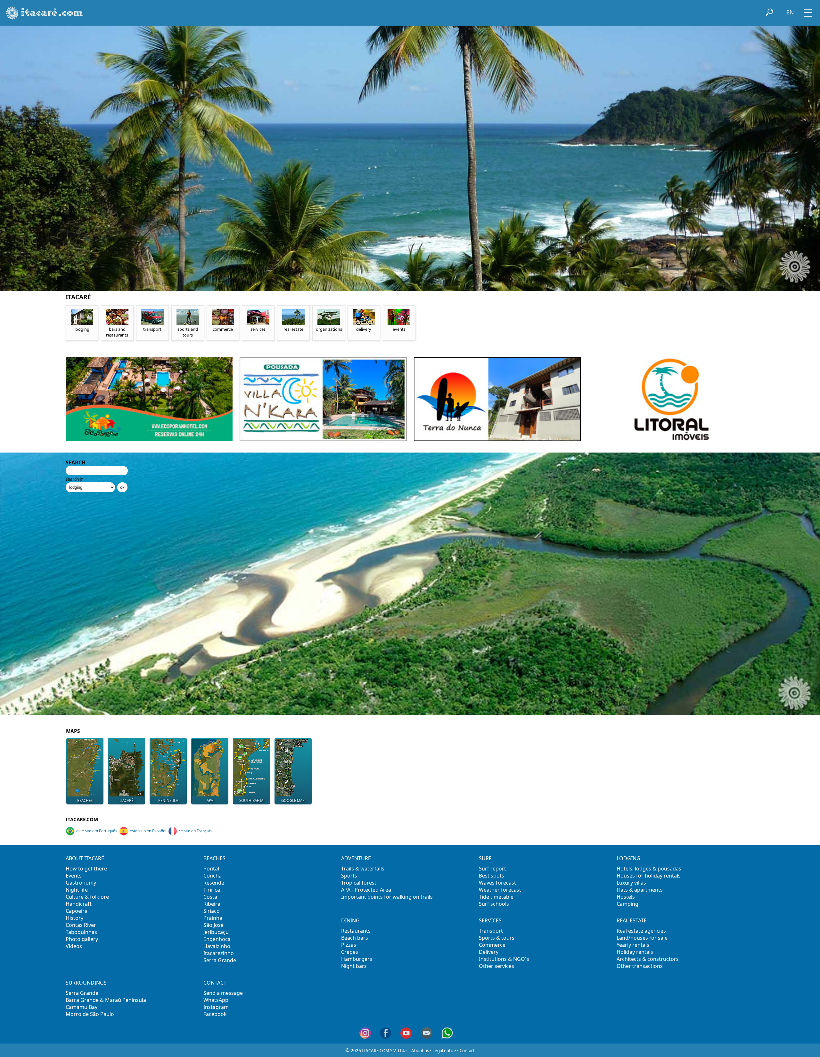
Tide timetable (496, 896)
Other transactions (640, 966)
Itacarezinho (218, 953)
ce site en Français (195, 831)
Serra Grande (219, 960)
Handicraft (79, 903)
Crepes (349, 951)
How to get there (86, 868)
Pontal (211, 868)
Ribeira (211, 903)
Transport (491, 930)
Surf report (492, 868)
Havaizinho (216, 946)
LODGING (628, 858)
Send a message (223, 992)
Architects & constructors (648, 958)
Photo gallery (82, 939)
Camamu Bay (81, 1007)
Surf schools (494, 903)
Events (74, 875)
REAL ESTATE (632, 920)
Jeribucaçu (216, 932)
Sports (349, 875)
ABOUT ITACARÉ (85, 858)
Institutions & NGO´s (504, 958)
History (74, 917)
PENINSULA (168, 800)
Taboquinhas (81, 932)
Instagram (216, 1007)
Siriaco (211, 910)
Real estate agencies (641, 930)
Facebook (215, 1014)
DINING (350, 920)
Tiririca (211, 889)
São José (213, 924)
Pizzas (348, 944)
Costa (210, 896)
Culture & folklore (87, 896)
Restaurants (356, 930)
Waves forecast (497, 882)
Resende (213, 882)
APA (210, 800)
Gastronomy (81, 882)
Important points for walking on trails (387, 896)
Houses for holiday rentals (649, 875)
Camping (627, 903)
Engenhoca (217, 939)
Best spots (491, 875)
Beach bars (354, 937)
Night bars (354, 966)
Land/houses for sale (642, 937)
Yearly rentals (633, 944)
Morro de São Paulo (90, 1014)
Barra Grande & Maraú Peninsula (106, 999)
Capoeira (76, 910)
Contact (467, 1050)
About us (420, 1050)
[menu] (808, 10)
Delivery (488, 951)
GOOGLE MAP (293, 800)
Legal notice (444, 1050)
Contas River (81, 924)
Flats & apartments (640, 889)
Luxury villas (631, 882)
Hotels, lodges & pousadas (649, 868)
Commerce (492, 944)
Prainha (212, 917)
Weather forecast (500, 889)
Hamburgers (356, 958)
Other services (496, 966)
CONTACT (214, 982)
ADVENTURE (356, 858)
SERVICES (490, 920)
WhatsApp (215, 999)
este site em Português (96, 831)
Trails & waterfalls (362, 868)
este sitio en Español (148, 831)
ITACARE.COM (82, 819)
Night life (77, 889)
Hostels (626, 896)
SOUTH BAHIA (251, 800)
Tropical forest (358, 882)
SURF (485, 858)
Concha (212, 875)
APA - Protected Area (366, 889)
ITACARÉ (126, 800)
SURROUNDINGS (86, 982)
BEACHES (85, 800)
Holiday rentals (635, 951)
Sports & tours (496, 937)
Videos (74, 946)
